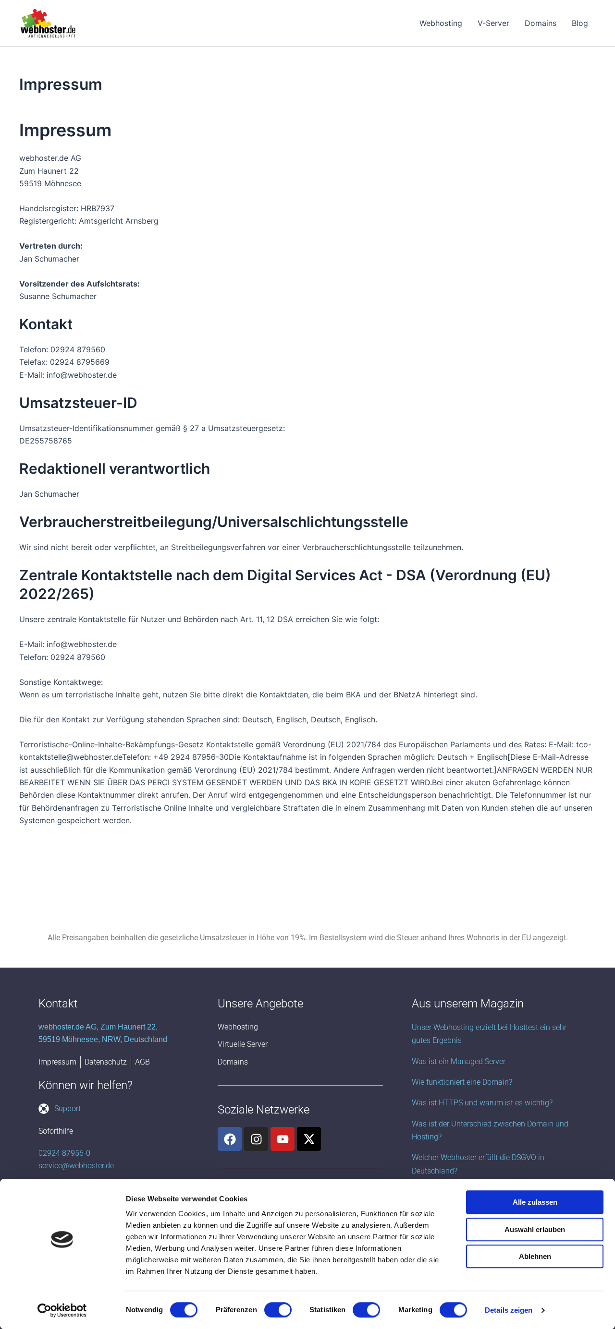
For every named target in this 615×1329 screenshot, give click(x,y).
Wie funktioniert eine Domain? (462, 1082)
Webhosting (440, 23)
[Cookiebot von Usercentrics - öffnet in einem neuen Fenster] (62, 1310)
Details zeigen (508, 1310)
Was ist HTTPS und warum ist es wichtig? (482, 1102)
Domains (540, 23)
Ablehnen (535, 1256)
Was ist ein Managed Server (458, 1061)
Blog (580, 23)
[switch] (278, 1309)
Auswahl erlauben (534, 1229)
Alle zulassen (535, 1202)
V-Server (493, 23)
